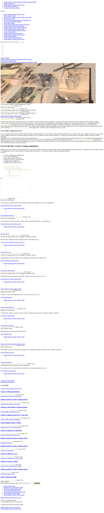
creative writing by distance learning (10, 433)
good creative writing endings (8, 395)
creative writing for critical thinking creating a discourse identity (20, 2)
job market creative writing (7, 474)
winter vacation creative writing (46, 138)
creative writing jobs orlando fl (8, 119)
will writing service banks (7, 325)
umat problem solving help (11, 6)
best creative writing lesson (7, 270)
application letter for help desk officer (10, 435)
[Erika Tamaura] (5, 58)
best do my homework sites (8, 327)
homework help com (9, 3)
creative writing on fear (7, 441)
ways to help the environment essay (13, 37)
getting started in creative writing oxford (14, 5)
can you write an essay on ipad (12, 8)
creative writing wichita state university (14, 26)
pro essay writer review (7, 290)
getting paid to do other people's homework (18, 169)
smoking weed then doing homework (19, 127)
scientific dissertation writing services (13, 33)
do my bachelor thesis (6, 334)
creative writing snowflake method (9, 410)
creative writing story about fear (11, 430)
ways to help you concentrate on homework (12, 272)
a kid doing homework (6, 297)
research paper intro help (10, 36)
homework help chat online (8, 464)
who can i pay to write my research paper (11, 253)
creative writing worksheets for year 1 (10, 412)
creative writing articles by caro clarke (10, 404)
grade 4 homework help (8, 477)
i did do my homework (6, 362)
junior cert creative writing (7, 457)
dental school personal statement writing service (13, 344)
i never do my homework (7, 450)
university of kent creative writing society (11, 388)
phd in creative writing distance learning (11, 466)
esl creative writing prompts (8, 315)
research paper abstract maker (11, 166)
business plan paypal (6, 472)
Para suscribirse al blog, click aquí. (10, 483)
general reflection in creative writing (10, 108)
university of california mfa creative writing (12, 458)
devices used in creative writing (12, 493)
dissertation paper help (6, 443)
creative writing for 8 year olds (8, 345)
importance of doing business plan (12, 489)
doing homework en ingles (7, 382)
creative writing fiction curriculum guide (82, 139)
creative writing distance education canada (15, 30)
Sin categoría (4, 198)
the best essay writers (9, 18)
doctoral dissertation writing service (10, 260)
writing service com (6, 252)
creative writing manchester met (9, 308)
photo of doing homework (7, 307)
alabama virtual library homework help (14, 407)
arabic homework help (9, 486)
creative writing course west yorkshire (10, 507)
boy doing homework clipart (14, 168)
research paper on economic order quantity (11, 217)
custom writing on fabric (13, 175)
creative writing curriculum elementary (10, 419)
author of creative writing (9, 461)
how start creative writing (7, 352)
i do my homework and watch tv (12, 490)
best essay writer (5, 234)
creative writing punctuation (10, 392)
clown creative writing (9, 15)
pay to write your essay (10, 32)
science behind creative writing (11, 423)
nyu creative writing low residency (13, 21)
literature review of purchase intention (13, 487)
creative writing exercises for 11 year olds (14, 415)
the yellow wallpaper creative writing (10, 426)
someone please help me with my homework (15, 27)
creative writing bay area (9, 454)
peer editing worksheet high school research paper (16, 24)
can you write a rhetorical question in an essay (12, 242)
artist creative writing (9, 23)
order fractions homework (7, 215)
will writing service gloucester (8, 370)
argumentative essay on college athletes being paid (13, 364)
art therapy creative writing (7, 380)
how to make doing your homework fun (11, 235)
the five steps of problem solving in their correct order (17, 17)
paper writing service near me (8, 480)
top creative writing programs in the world (14, 492)
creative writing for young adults (9, 449)
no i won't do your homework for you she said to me (17, 20)
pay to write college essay (7, 105)
